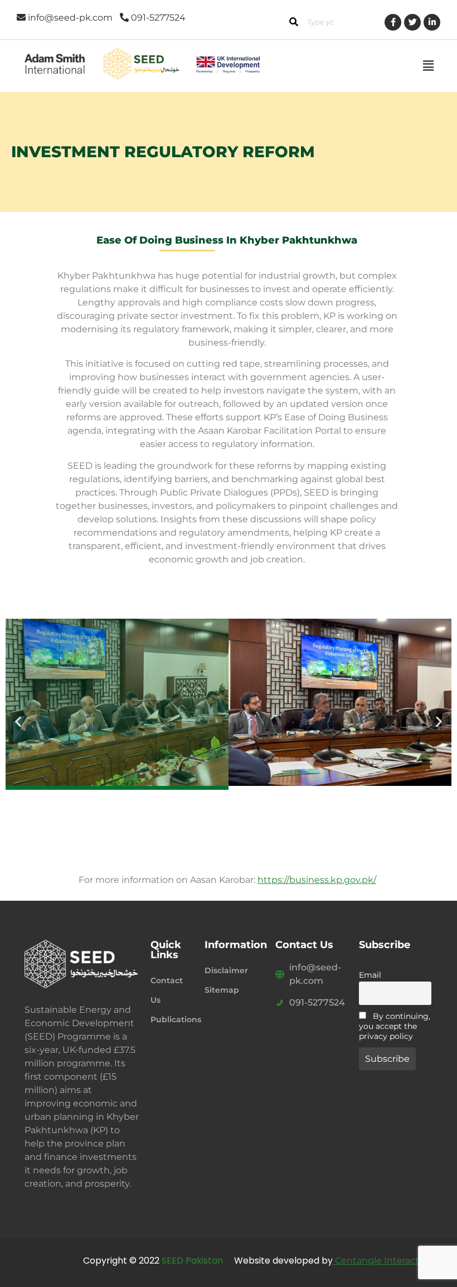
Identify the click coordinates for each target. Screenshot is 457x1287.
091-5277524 (317, 1002)
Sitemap (222, 990)
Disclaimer (226, 970)
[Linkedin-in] (432, 22)
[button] (428, 65)
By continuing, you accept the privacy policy (394, 1026)
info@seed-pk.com (315, 974)
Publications (172, 1019)
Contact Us (166, 990)
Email (370, 975)
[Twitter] (412, 22)
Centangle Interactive (382, 1260)
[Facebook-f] (393, 22)
